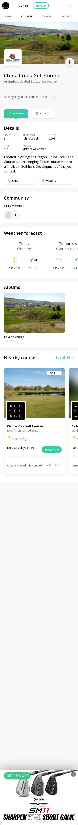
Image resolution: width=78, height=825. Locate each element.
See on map (49, 81)
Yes (45, 96)
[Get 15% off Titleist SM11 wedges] (39, 797)
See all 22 (63, 357)
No (53, 96)
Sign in (23, 5)
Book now (52, 449)
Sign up (41, 5)
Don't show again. (39, 822)
